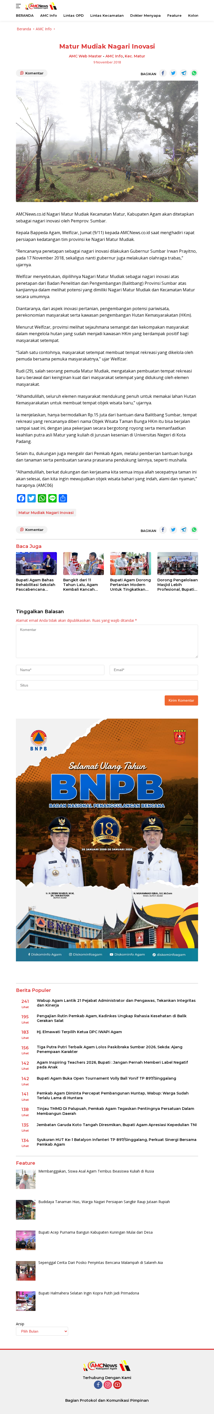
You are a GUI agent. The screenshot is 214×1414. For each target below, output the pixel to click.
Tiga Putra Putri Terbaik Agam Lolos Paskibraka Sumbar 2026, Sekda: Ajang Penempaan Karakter (109, 1049)
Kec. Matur (135, 56)
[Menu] (19, 6)
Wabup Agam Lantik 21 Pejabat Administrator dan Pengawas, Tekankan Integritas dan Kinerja (116, 1003)
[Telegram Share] (184, 73)
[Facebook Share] (163, 73)
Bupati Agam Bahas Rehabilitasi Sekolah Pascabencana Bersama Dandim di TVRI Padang (35, 585)
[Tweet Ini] (173, 73)
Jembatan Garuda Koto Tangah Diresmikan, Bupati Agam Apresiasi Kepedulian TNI (117, 1124)
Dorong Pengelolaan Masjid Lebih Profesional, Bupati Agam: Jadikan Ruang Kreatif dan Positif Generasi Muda (177, 585)
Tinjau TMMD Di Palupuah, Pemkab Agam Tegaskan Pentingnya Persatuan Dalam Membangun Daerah (115, 1111)
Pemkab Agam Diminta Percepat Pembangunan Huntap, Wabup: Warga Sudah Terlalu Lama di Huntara (113, 1095)
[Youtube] (117, 1385)
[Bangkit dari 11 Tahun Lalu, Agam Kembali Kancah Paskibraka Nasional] (83, 563)
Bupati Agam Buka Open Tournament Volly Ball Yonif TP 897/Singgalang (106, 1078)
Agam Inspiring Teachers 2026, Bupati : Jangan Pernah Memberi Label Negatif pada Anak (112, 1064)
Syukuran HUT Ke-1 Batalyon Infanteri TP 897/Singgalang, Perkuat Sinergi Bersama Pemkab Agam (117, 1142)
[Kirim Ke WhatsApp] (194, 73)
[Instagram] (108, 1385)
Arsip (20, 1323)
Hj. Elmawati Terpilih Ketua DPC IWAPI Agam (79, 1032)
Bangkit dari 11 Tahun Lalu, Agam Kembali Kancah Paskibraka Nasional (83, 585)
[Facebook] (98, 1385)
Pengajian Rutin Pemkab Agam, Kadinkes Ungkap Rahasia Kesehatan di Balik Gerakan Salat (112, 1018)
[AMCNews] (40, 5)
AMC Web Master (85, 56)
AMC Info (114, 56)
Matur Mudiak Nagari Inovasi (46, 512)
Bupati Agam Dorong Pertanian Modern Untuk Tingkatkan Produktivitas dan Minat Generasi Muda (130, 585)
